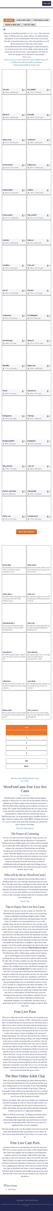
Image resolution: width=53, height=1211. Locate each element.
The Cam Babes (36, 62)
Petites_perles (7, 215)
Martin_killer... (7, 565)
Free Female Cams (40, 20)
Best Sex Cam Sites (18, 778)
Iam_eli (5, 290)
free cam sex (25, 795)
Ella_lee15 (6, 115)
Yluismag (30, 416)
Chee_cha (30, 265)
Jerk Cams (12, 1189)
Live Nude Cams (34, 65)
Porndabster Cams (31, 778)
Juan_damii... (31, 681)
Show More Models (26, 532)
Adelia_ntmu (31, 165)
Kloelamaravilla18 (8, 441)
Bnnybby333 (31, 441)
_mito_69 (30, 466)
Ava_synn (6, 89)
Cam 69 (19, 60)
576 (26, 761)
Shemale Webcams (12, 25)
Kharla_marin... (8, 710)
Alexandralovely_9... (9, 623)
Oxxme (5, 391)
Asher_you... (31, 594)
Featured (9, 20)
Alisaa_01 (30, 340)
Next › (26, 766)
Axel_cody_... (31, 623)
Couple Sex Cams (23, 20)
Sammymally (31, 491)
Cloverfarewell (7, 165)
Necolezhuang (7, 340)
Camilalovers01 (32, 516)
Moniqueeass (7, 416)
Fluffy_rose (6, 516)
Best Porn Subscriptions (24, 828)
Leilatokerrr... (7, 681)
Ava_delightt (31, 89)
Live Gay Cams (29, 25)
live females (6, 822)
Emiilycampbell (7, 190)
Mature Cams (33, 1065)
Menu (47, 4)
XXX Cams (26, 57)
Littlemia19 (31, 140)
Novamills (30, 115)
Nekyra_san (31, 366)
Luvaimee (6, 240)
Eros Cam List (10, 60)
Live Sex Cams (32, 33)
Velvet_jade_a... (8, 594)
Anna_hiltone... (8, 652)
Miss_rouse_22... (33, 710)
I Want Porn (17, 65)
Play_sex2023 (31, 215)
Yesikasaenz (7, 315)
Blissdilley (6, 366)
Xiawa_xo (30, 240)
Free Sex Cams (28, 60)
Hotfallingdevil (32, 315)
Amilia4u (30, 190)
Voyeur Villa (24, 901)
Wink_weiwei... (32, 565)
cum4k (24, 65)
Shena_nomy (7, 140)
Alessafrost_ (31, 391)
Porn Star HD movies (22, 62)
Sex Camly (25, 781)
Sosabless (6, 265)
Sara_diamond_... (33, 652)
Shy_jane (30, 290)
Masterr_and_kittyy (9, 491)
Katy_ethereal (7, 466)
